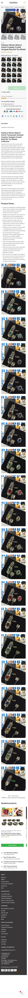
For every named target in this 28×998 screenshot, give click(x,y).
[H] (19, 64)
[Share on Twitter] (8, 116)
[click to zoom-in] (13, 21)
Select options (12, 845)
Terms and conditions (7, 883)
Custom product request (8, 902)
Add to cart (17, 88)
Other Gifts (4, 831)
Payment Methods (6, 898)
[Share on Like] (2, 116)
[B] (8, 59)
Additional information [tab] (7, 127)
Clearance (4, 915)
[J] (8, 69)
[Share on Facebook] (5, 116)
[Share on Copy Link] (22, 116)
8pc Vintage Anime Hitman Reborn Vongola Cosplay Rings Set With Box (11, 834)
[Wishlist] (21, 809)
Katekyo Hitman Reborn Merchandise (16, 797)
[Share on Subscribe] (16, 116)
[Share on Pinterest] (11, 116)
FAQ (2, 888)
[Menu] (3, 3)
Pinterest (3, 942)
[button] (6, 87)
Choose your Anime (9, 7)
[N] (8, 75)
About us (3, 877)
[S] (14, 80)
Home (2, 7)
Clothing (3, 929)
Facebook (4, 939)
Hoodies (3, 931)
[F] (8, 64)
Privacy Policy (5, 881)
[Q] (3, 80)
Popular (3, 910)
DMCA (3, 879)
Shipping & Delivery (6, 896)
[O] (14, 75)
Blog (2, 919)
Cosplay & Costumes (7, 927)
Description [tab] (4, 123)
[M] (3, 75)
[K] (14, 69)
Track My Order (5, 894)
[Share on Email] (13, 116)
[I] (3, 69)
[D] (19, 59)
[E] (3, 64)
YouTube (3, 944)
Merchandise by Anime (7, 908)
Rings (9, 831)
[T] (19, 80)
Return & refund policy (7, 900)
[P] (19, 75)
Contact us (4, 886)
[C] (14, 59)
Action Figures (5, 925)
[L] (19, 69)
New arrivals (4, 913)
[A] (3, 59)
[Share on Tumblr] (19, 116)
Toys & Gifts (4, 933)
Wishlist (3, 917)
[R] (8, 80)
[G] (14, 64)
